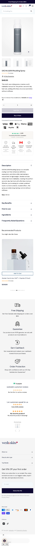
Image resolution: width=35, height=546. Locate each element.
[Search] (31, 11)
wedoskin (11, 530)
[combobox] (16, 540)
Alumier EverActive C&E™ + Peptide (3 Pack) (16, 278)
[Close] (3, 535)
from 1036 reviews (17, 407)
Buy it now (17, 115)
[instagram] (4, 524)
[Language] (20, 6)
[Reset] (3, 544)
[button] (23, 6)
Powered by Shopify (22, 530)
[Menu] (32, 6)
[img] (17, 404)
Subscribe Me (17, 491)
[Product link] (17, 254)
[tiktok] (8, 524)
